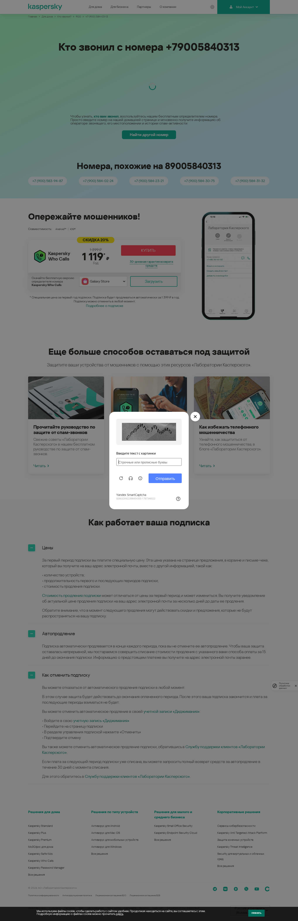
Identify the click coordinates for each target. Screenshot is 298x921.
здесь (119, 914)
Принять (256, 913)
